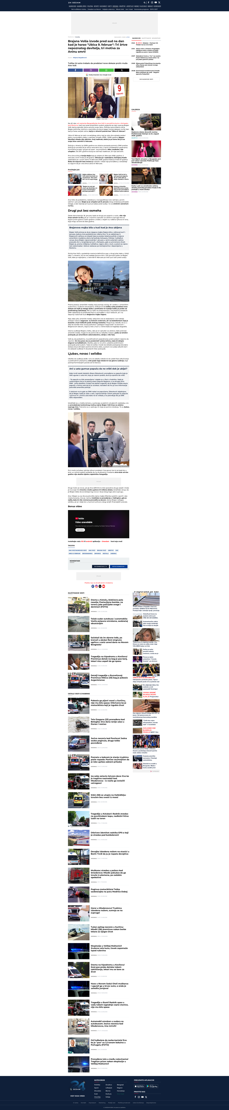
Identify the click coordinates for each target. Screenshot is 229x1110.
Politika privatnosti (124, 1103)
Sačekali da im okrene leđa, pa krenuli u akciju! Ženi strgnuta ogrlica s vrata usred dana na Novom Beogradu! (109, 641)
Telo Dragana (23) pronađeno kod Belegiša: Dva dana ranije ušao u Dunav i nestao (108, 721)
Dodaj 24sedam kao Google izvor (100, 75)
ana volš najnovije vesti (78, 550)
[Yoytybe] (155, 2)
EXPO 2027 (154, 9)
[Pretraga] (144, 3)
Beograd (120, 1085)
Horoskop (157, 6)
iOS (82, 541)
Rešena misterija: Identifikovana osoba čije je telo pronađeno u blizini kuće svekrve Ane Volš (121, 189)
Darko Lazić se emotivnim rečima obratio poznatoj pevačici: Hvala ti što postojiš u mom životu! (146, 187)
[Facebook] (148, 2)
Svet (109, 6)
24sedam (105, 541)
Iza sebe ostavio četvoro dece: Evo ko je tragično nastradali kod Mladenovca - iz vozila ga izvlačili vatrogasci (110, 779)
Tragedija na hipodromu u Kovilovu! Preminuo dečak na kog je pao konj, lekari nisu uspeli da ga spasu (109, 659)
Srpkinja (97, 553)
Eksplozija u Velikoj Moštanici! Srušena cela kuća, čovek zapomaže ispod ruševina (109, 948)
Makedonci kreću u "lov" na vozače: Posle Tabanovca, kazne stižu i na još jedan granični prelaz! (148, 57)
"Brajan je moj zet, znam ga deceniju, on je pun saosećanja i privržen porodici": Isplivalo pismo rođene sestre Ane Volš (89, 189)
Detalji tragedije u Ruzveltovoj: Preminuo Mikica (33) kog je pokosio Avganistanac (109, 677)
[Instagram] (152, 2)
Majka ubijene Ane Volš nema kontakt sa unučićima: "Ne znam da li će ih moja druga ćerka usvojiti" (90, 177)
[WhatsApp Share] (106, 70)
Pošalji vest (111, 1103)
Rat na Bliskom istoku (78, 9)
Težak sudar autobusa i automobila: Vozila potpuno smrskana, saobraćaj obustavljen (109, 621)
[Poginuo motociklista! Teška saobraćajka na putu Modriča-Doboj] (78, 895)
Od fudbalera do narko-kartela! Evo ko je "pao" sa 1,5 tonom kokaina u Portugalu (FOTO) (109, 1042)
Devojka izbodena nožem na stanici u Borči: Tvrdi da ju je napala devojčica (110, 853)
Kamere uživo (81, 6)
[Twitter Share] (121, 70)
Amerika (113, 553)
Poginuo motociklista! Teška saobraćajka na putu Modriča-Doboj (109, 890)
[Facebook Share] (75, 70)
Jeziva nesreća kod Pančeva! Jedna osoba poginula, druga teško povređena (109, 740)
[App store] (139, 1086)
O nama (75, 1103)
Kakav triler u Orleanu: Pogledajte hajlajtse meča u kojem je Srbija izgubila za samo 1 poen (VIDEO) (148, 50)
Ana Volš (92, 550)
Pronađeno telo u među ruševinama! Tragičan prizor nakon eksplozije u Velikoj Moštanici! (109, 1061)
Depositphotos (151, 1103)
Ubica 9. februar (74, 553)
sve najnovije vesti (146, 79)
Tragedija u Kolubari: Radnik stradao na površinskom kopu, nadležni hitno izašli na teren (110, 816)
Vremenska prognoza (141, 9)
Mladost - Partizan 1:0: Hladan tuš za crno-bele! (147, 44)
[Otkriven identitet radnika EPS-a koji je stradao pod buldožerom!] (78, 838)
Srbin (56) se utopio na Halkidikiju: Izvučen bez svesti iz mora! (108, 796)
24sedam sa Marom (94, 9)
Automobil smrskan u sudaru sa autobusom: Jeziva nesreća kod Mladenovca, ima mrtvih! (107, 1023)
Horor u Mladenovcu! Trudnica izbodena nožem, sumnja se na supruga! (107, 910)
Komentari (156, 38)
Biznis (136, 6)
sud (117, 550)
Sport (96, 6)
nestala (106, 553)
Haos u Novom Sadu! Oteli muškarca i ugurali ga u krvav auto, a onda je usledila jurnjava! (109, 986)
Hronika (115, 6)
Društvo (122, 6)
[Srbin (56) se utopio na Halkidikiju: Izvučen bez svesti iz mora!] (78, 800)
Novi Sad (120, 1094)
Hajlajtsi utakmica (108, 9)
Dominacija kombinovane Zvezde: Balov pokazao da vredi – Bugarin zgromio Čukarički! (148, 72)
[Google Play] (152, 1086)
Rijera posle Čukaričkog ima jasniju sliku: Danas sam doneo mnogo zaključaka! (148, 65)
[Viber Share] (90, 70)
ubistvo (111, 550)
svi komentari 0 (100, 566)
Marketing (102, 1103)
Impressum (92, 1103)
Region (120, 1088)
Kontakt (83, 1103)
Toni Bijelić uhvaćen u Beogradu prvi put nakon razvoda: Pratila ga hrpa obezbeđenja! (146, 161)
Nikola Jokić (120, 9)
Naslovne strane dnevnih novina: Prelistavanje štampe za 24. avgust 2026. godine (145, 134)
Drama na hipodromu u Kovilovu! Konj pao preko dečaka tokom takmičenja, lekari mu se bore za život (108, 968)
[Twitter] (159, 2)
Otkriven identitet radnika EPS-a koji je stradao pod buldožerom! (110, 834)
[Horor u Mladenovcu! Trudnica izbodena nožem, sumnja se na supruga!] (78, 913)
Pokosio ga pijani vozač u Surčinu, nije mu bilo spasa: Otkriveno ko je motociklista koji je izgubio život (108, 703)
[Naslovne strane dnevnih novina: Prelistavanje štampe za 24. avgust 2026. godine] (146, 122)
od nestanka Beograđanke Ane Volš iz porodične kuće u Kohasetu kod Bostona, (98, 124)
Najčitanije (146, 38)
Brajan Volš (101, 550)
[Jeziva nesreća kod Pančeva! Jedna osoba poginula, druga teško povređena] (78, 744)
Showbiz (103, 6)
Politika (90, 6)
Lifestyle (129, 6)
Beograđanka (87, 553)
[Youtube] (103, 586)
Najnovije (72, 6)
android (89, 541)
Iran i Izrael (129, 9)
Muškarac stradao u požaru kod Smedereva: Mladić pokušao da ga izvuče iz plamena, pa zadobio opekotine (108, 874)
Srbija (150, 6)
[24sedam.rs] (74, 2)
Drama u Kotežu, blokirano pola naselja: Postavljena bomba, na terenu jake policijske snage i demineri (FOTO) (107, 603)
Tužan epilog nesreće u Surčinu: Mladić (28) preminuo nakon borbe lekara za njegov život (108, 929)
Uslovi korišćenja (138, 1103)
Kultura (143, 6)
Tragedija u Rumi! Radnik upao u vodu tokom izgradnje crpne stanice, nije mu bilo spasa (109, 1004)
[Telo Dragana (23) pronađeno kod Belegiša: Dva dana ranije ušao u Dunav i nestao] (78, 725)
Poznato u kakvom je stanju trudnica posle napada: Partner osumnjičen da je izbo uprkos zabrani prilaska (110, 759)
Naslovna (71, 37)
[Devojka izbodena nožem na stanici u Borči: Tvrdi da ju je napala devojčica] (78, 857)
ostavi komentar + (118, 566)
